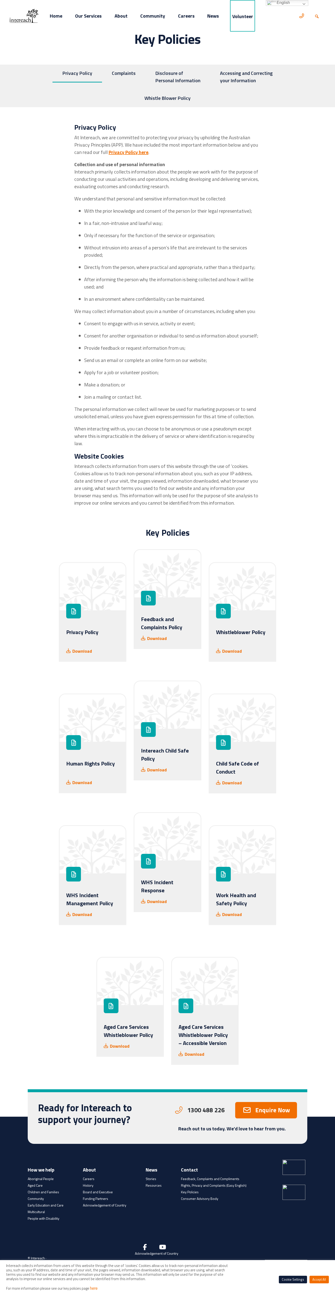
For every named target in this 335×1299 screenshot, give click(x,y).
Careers (186, 16)
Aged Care (35, 1185)
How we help (41, 1170)
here (94, 1288)
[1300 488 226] (302, 16)
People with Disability (43, 1218)
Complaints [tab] (124, 73)
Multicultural (36, 1211)
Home (56, 16)
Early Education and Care (46, 1205)
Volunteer (242, 16)
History (88, 1185)
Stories (151, 1178)
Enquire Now (272, 1110)
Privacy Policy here (128, 152)
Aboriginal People (41, 1178)
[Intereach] (24, 15)
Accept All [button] (319, 1279)
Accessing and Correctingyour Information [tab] (246, 76)
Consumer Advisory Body (199, 1198)
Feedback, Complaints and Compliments (210, 1178)
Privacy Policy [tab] (77, 73)
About (121, 16)
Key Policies (190, 1192)
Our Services (88, 16)
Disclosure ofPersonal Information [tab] (177, 76)
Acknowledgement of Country (104, 1205)
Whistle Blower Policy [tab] (167, 98)
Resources (154, 1185)
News (213, 16)
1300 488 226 (206, 1110)
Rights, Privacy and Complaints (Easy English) (213, 1185)
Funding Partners (95, 1198)
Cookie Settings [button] (293, 1279)
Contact (189, 1170)
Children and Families (43, 1192)
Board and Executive (98, 1192)
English (283, 2)
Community (152, 16)
